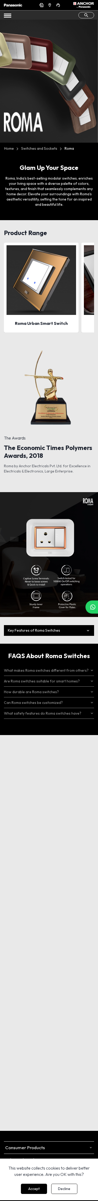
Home (9, 148)
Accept (34, 1188)
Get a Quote (42, 5)
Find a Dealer (50, 5)
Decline (64, 1188)
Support (59, 5)
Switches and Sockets (39, 148)
